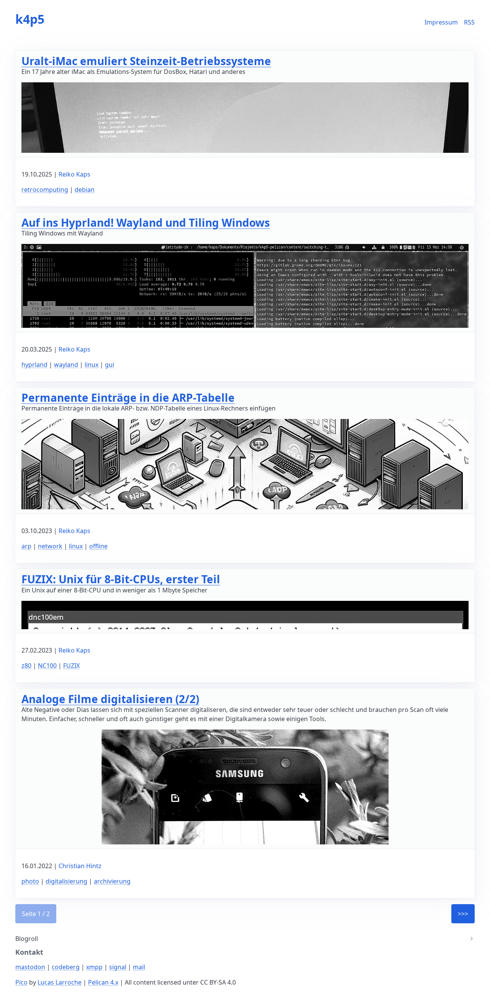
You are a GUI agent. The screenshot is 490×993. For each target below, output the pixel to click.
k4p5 (29, 19)
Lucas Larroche (60, 982)
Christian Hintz (80, 866)
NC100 (47, 665)
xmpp (94, 967)
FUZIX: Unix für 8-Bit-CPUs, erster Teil (120, 579)
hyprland (34, 364)
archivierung (112, 881)
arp (26, 546)
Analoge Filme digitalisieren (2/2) (110, 699)
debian (85, 189)
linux (91, 364)
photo (30, 881)
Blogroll (26, 939)
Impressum (441, 22)
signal (117, 967)
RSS (469, 22)
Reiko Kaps (74, 174)
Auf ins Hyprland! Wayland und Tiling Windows (145, 222)
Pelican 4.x (103, 982)
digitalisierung (66, 881)
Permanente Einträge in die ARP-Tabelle (128, 397)
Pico (21, 982)
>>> (463, 914)
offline (98, 546)
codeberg (66, 967)
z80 (26, 665)
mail (139, 967)
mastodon (30, 967)
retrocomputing (44, 189)
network (50, 546)
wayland (66, 364)
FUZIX (71, 665)
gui (109, 364)
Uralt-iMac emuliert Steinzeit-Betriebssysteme (146, 61)
